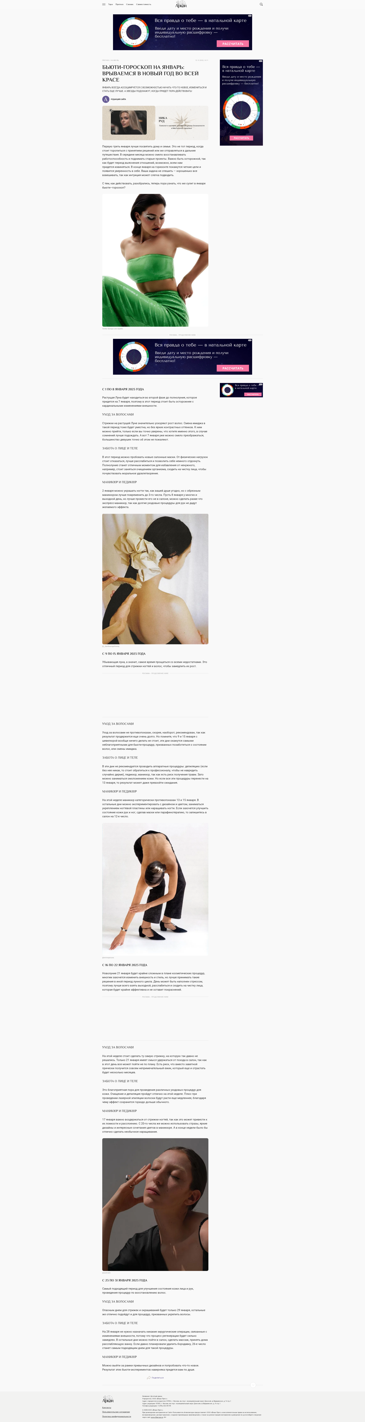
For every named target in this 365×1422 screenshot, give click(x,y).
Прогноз (105, 60)
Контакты (106, 1407)
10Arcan (181, 4)
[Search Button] (261, 4)
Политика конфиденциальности (116, 1416)
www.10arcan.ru (157, 1417)
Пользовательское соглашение (116, 1412)
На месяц (115, 60)
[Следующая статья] (182, 1385)
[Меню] (103, 4)
